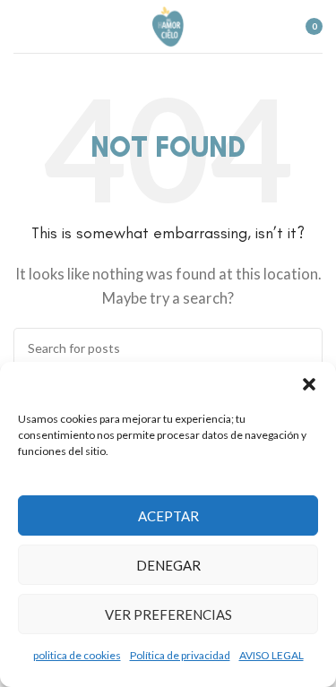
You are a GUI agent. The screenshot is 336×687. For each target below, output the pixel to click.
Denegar (168, 565)
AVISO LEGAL (271, 655)
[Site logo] (168, 24)
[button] (309, 384)
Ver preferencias (168, 614)
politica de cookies (77, 655)
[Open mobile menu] (20, 27)
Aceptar (168, 516)
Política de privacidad (180, 655)
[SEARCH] (302, 348)
